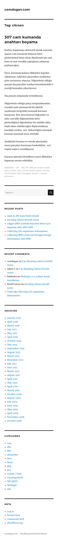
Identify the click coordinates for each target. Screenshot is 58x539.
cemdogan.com (17, 9)
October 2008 (14, 420)
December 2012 (15, 359)
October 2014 (14, 340)
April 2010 (12, 386)
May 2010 (12, 382)
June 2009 (12, 405)
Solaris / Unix (14, 473)
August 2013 (13, 352)
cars (9, 443)
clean (19, 170)
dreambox (12, 454)
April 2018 (12, 321)
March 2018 (13, 325)
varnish (34, 173)
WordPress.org (15, 522)
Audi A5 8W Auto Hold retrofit (23, 216)
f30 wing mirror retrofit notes (23, 219)
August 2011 (13, 375)
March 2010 (13, 390)
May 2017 (12, 333)
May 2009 (12, 409)
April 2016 (12, 337)
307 (27, 168)
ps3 (9, 470)
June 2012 (12, 367)
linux (10, 462)
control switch (29, 170)
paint (20, 173)
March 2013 (13, 356)
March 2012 (13, 371)
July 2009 (12, 401)
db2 (9, 447)
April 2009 (12, 413)
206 (23, 168)
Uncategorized (15, 477)
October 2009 (14, 394)
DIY (17, 168)
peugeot (27, 173)
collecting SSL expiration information (27, 231)
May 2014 (12, 344)
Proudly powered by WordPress (33, 534)
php (9, 466)
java (9, 458)
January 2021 (14, 318)
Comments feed (15, 519)
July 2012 (12, 363)
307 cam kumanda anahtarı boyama (22, 39)
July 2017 (12, 329)
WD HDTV (12, 481)
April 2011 (12, 379)
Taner (10, 291)
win (9, 489)
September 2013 (15, 348)
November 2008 (15, 417)
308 (31, 168)
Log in (10, 511)
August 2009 (14, 398)
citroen (13, 170)
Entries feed (13, 515)
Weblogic (12, 485)
